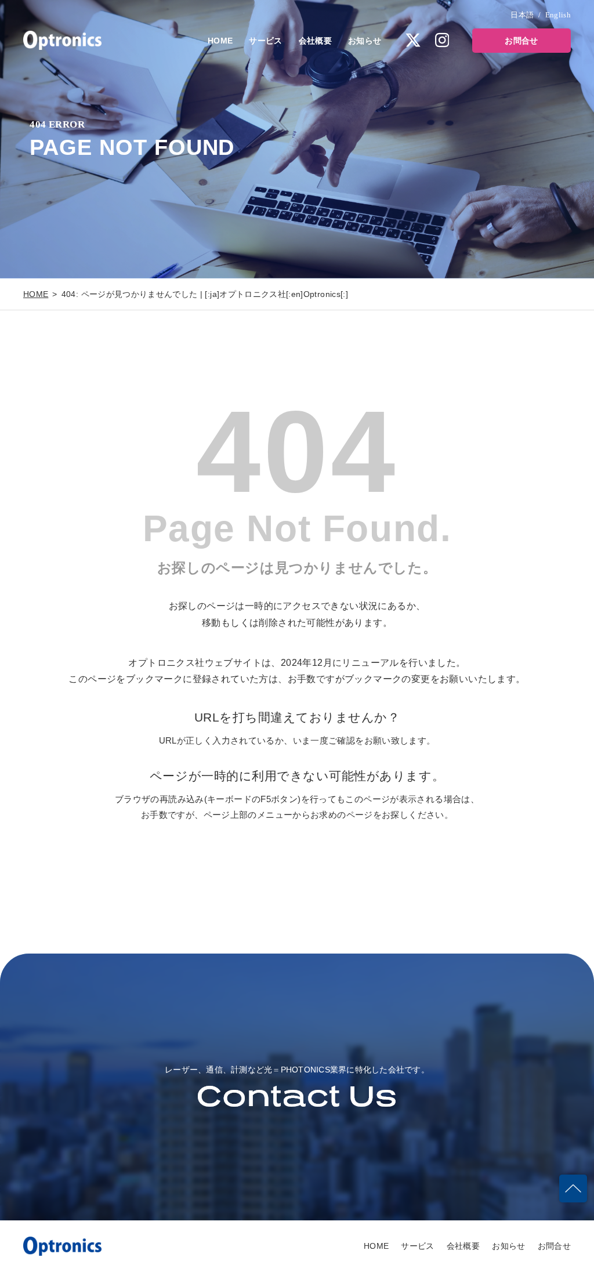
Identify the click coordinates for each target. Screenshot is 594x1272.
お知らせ (364, 41)
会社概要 (315, 41)
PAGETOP (573, 1188)
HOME (220, 41)
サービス (265, 41)
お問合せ (521, 40)
